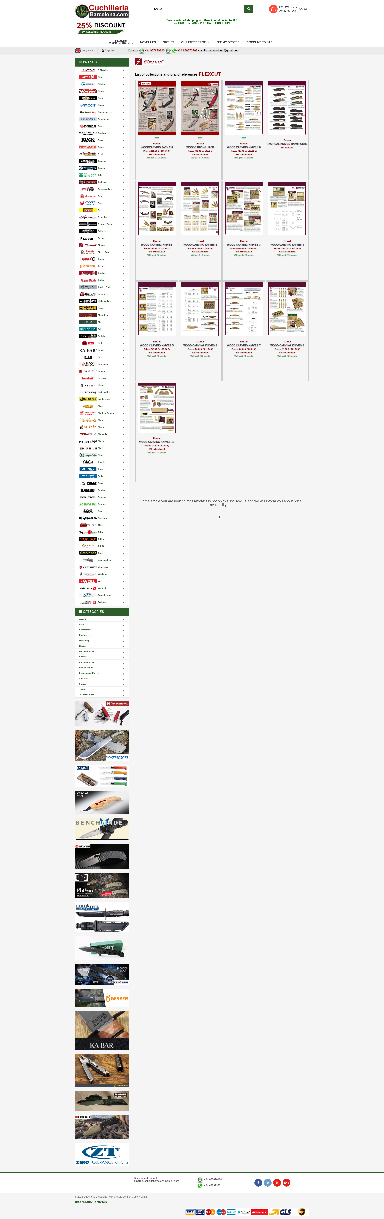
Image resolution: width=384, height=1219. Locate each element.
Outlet (168, 42)
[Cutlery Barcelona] (102, 11)
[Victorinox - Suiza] (102, 713)
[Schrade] (102, 1101)
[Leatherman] (102, 1070)
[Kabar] (102, 1030)
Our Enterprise (193, 42)
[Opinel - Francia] (102, 776)
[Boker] (102, 856)
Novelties (148, 42)
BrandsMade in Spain (119, 42)
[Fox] (102, 974)
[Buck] (102, 885)
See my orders (227, 42)
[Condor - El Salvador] (102, 745)
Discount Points (259, 42)
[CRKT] (102, 948)
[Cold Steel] (102, 917)
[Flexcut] (102, 802)
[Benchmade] (102, 829)
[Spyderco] (102, 1127)
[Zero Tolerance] (102, 1155)
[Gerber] (102, 998)
